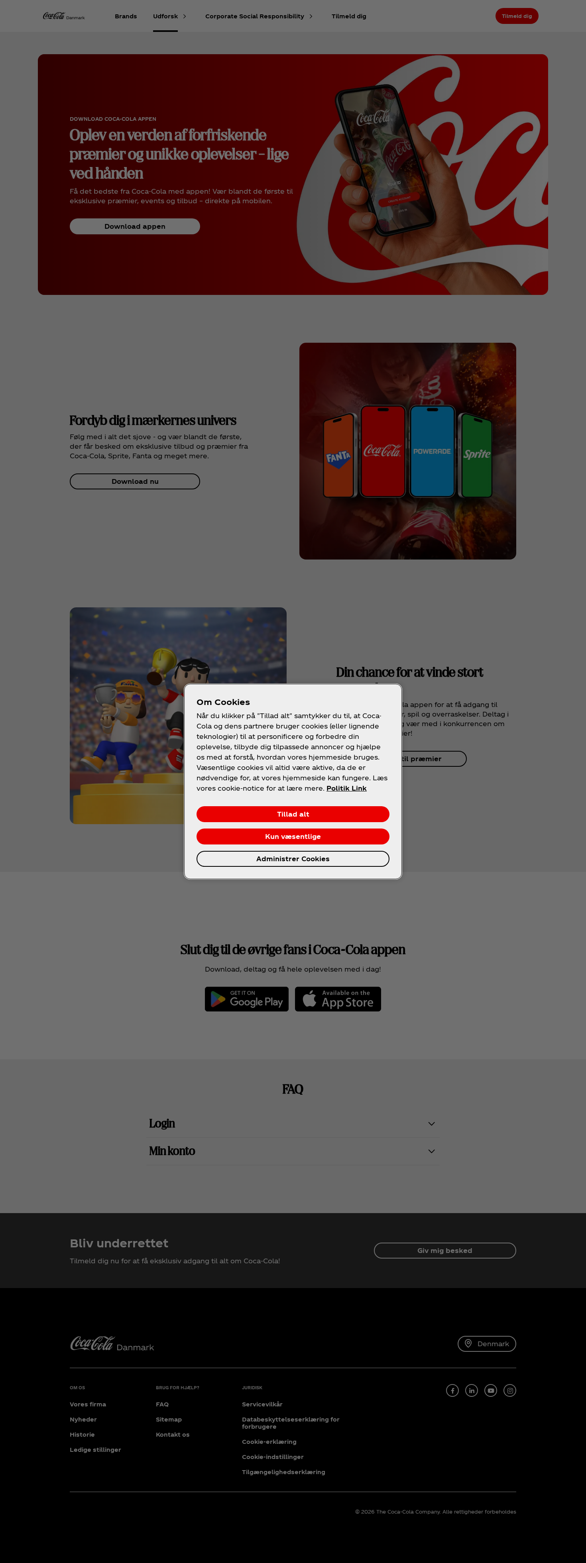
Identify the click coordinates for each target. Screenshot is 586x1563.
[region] (293, 781)
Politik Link (346, 788)
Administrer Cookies (293, 858)
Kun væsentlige (293, 836)
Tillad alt (293, 814)
